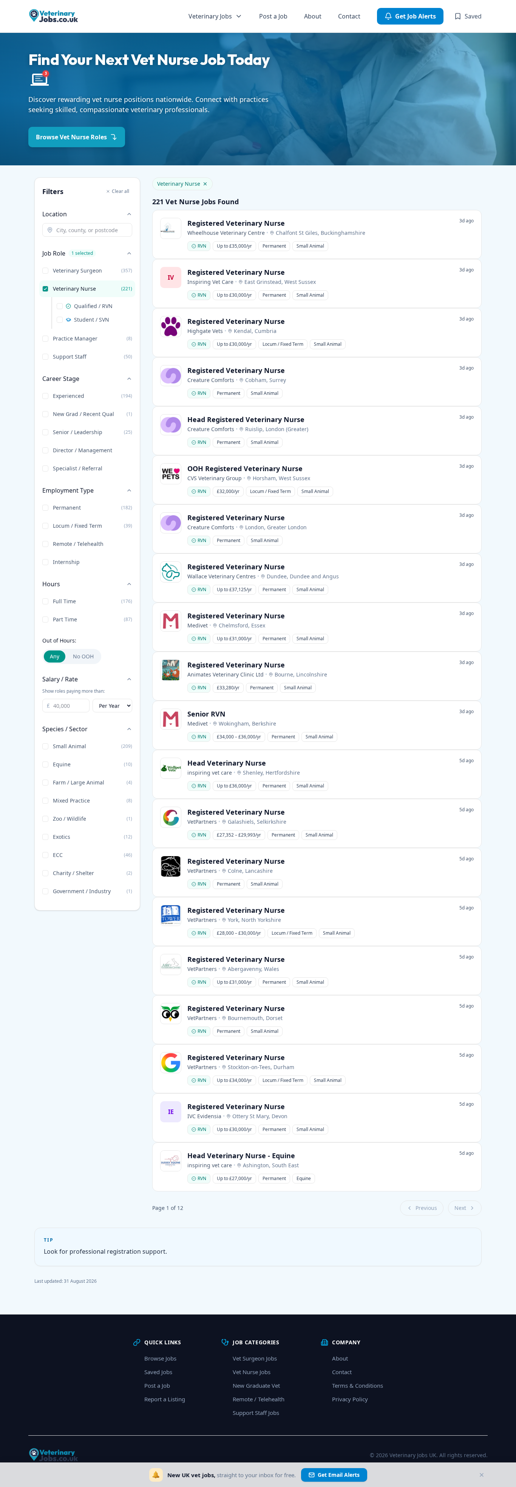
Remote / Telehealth (258, 1399)
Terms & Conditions (357, 1385)
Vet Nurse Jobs (251, 1372)
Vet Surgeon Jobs (255, 1358)
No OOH (83, 656)
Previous (426, 1207)
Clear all (120, 191)
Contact (349, 16)
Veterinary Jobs (210, 16)
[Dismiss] (482, 1475)
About (312, 16)
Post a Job (273, 16)
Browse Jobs (160, 1358)
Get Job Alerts (415, 16)
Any (54, 656)
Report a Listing (164, 1399)
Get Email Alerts (339, 1474)
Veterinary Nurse (178, 183)
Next (460, 1207)
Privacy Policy (350, 1399)
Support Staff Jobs (256, 1412)
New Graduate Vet (256, 1385)
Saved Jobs (158, 1372)
